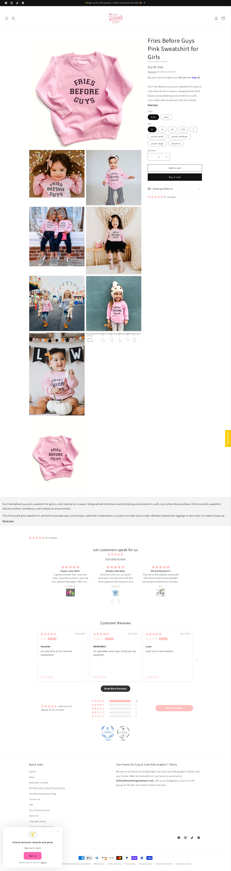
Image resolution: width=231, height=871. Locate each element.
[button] (6, 18)
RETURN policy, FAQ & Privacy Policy (47, 788)
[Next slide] (196, 660)
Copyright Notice (37, 821)
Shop (31, 777)
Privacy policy (130, 864)
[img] (115, 554)
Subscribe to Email (38, 782)
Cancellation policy (183, 864)
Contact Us (34, 799)
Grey (166, 117)
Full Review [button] (47, 676)
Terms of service (114, 864)
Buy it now (175, 176)
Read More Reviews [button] (115, 688)
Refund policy (99, 864)
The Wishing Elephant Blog (42, 793)
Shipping (152, 72)
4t (172, 129)
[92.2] (123, 732)
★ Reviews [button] (228, 438)
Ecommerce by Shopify (81, 864)
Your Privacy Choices (39, 810)
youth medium (180, 136)
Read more (153, 105)
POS (66, 864)
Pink (153, 117)
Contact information (163, 864)
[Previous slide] (34, 660)
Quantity (152, 150)
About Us (33, 815)
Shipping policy (145, 864)
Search (32, 771)
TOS (31, 804)
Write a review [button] (174, 708)
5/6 (183, 129)
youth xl (175, 143)
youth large (157, 143)
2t (152, 129)
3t (162, 129)
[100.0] (107, 732)
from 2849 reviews (115, 559)
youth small (157, 136)
